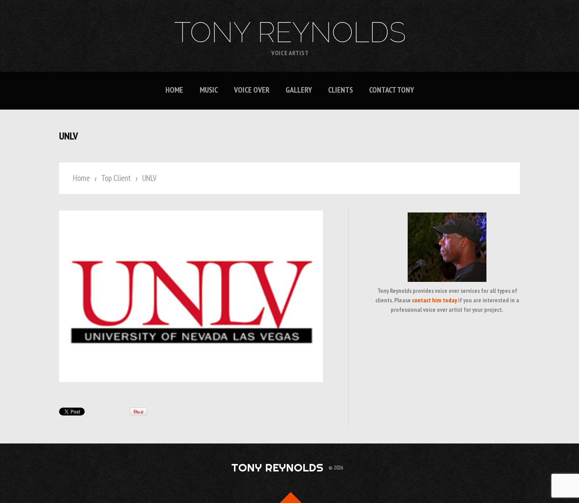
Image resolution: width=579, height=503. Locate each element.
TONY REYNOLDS (290, 32)
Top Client (116, 178)
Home (174, 90)
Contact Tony (391, 90)
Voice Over (251, 90)
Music (209, 90)
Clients (340, 90)
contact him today (434, 300)
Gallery (299, 90)
